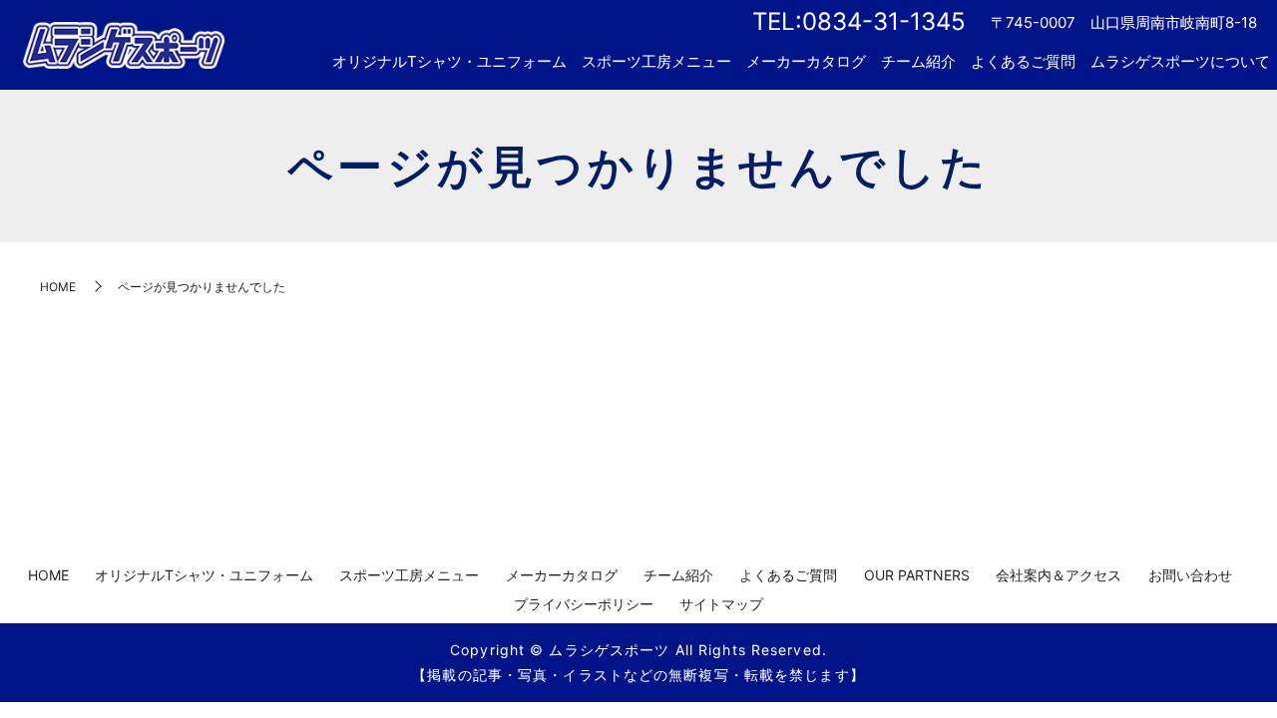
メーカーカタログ (806, 61)
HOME (58, 286)
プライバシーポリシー (583, 603)
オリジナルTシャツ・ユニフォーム (449, 61)
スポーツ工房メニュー (656, 61)
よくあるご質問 (1023, 61)
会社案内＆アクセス (1058, 574)
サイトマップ (721, 603)
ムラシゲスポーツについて (1180, 61)
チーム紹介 (918, 61)
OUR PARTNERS (917, 574)
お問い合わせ (1190, 574)
